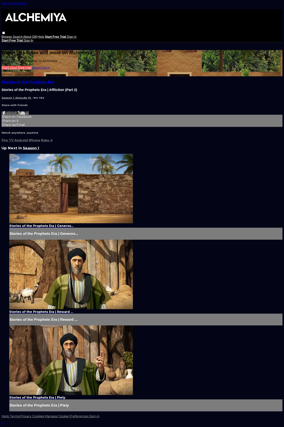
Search (18, 36)
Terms (15, 416)
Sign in (72, 36)
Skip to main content (14, 3)
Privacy (26, 416)
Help (40, 36)
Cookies (38, 416)
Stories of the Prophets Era (28, 82)
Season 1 (31, 148)
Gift (34, 36)
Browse (7, 36)
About (27, 36)
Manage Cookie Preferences (67, 416)
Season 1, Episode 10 (17, 97)
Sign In (28, 40)
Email (24, 113)
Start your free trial (17, 68)
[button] (3, 33)
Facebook (10, 113)
